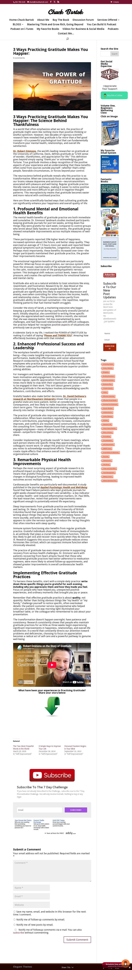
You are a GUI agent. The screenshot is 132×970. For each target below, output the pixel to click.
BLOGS (17, 24)
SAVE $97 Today (59, 820)
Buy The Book (61, 20)
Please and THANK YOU (58, 335)
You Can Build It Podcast (101, 24)
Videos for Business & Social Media (83, 29)
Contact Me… (66, 34)
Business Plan (107, 384)
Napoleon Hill (107, 424)
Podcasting (106, 436)
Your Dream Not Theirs (23, 820)
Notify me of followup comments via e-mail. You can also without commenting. (47, 931)
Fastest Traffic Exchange (39, 821)
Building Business (108, 376)
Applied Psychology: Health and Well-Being (63, 487)
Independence (107, 412)
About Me (43, 20)
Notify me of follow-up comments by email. (40, 919)
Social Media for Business (110, 452)
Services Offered (107, 20)
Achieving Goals (108, 364)
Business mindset (108, 380)
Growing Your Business (110, 404)
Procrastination (107, 440)
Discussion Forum (83, 20)
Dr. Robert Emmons (24, 151)
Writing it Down (107, 476)
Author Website (107, 368)
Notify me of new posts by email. (34, 924)
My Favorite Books (48, 29)
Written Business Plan (109, 480)
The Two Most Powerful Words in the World (23, 747)
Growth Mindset (107, 408)
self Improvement (108, 444)
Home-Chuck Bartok (21, 20)
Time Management (108, 472)
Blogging (105, 372)
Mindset (105, 420)
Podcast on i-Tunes (21, 29)
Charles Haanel (107, 388)
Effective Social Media (109, 400)
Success (105, 456)
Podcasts (113, 29)
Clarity (105, 392)
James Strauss (107, 416)
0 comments (19, 57)
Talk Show (106, 464)
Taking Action (107, 460)
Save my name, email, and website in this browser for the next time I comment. (49, 913)
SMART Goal (107, 448)
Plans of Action (107, 432)
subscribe (18, 932)
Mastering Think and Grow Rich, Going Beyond (55, 24)
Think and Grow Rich (109, 468)
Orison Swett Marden (109, 428)
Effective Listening (108, 396)
